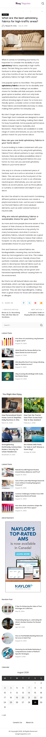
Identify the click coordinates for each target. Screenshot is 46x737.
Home (5, 14)
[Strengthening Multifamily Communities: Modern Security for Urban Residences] (12, 434)
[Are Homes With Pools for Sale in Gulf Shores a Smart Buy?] (34, 434)
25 (11, 702)
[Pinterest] (35, 303)
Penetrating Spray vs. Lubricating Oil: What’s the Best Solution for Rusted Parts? (28, 622)
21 (29, 697)
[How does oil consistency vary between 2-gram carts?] (8, 341)
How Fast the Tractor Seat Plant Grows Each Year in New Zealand (33, 417)
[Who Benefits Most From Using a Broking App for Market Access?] (8, 364)
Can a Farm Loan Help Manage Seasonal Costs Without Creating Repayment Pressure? (29, 483)
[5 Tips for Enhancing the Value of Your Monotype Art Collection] (8, 609)
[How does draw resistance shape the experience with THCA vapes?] (8, 508)
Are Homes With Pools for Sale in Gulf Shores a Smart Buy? (34, 446)
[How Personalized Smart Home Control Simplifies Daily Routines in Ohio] (12, 405)
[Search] (42, 3)
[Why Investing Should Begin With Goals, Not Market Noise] (8, 376)
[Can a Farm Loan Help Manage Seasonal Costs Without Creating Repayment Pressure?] (8, 484)
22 (35, 697)
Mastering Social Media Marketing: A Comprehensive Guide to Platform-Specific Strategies (28, 651)
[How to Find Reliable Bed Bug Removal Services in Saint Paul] (8, 638)
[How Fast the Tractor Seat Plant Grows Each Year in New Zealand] (34, 405)
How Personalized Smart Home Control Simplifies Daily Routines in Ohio (12, 417)
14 (29, 692)
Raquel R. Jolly (11, 26)
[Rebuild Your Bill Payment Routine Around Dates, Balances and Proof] (8, 472)
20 (23, 697)
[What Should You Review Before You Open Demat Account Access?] (8, 352)
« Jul (4, 715)
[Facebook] (23, 303)
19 (17, 697)
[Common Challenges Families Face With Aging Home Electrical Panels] (8, 496)
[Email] (41, 303)
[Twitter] (29, 303)
